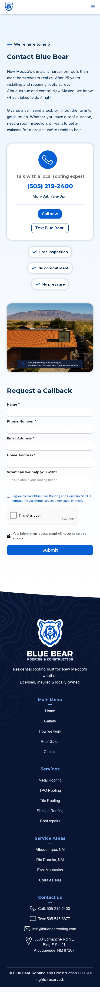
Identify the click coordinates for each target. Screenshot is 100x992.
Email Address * (20, 438)
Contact (50, 752)
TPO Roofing (50, 790)
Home (50, 711)
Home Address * (21, 455)
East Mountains (50, 870)
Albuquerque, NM (50, 850)
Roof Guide (50, 742)
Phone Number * (21, 421)
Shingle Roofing (50, 811)
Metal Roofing (50, 780)
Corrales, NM (50, 880)
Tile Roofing (50, 801)
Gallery (50, 721)
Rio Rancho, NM (50, 860)
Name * (13, 404)
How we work (50, 731)
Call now (50, 214)
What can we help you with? (32, 472)
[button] (93, 7)
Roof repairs (50, 821)
